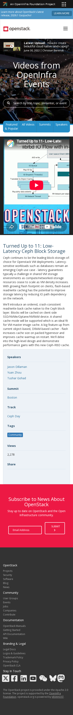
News (6, 587)
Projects (7, 571)
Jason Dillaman (17, 367)
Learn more (62, 13)
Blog (5, 583)
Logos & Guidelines (14, 653)
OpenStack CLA (11, 665)
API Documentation (14, 634)
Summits (45, 124)
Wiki (5, 638)
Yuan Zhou (14, 372)
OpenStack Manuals (14, 626)
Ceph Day (13, 416)
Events (6, 602)
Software (8, 579)
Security (7, 575)
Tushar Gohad (16, 378)
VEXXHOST (58, 697)
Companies (9, 610)
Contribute (9, 614)
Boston (12, 397)
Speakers (62, 124)
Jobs (5, 606)
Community (15, 435)
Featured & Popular (11, 126)
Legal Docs (9, 649)
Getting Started (11, 630)
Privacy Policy (10, 661)
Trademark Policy (13, 657)
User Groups (10, 598)
